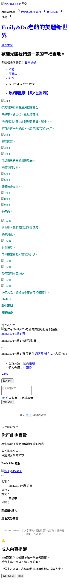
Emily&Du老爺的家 (13, 333)
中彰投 (27, 367)
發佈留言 (7, 402)
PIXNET (17, 530)
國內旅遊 (29, 363)
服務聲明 (38, 534)
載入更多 (7, 380)
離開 (20, 576)
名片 (11, 78)
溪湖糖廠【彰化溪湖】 (29, 93)
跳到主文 (7, 45)
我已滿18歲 (9, 576)
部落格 (12, 73)
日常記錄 (30, 62)
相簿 (11, 69)
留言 (47, 353)
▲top (4, 373)
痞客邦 (39, 353)
